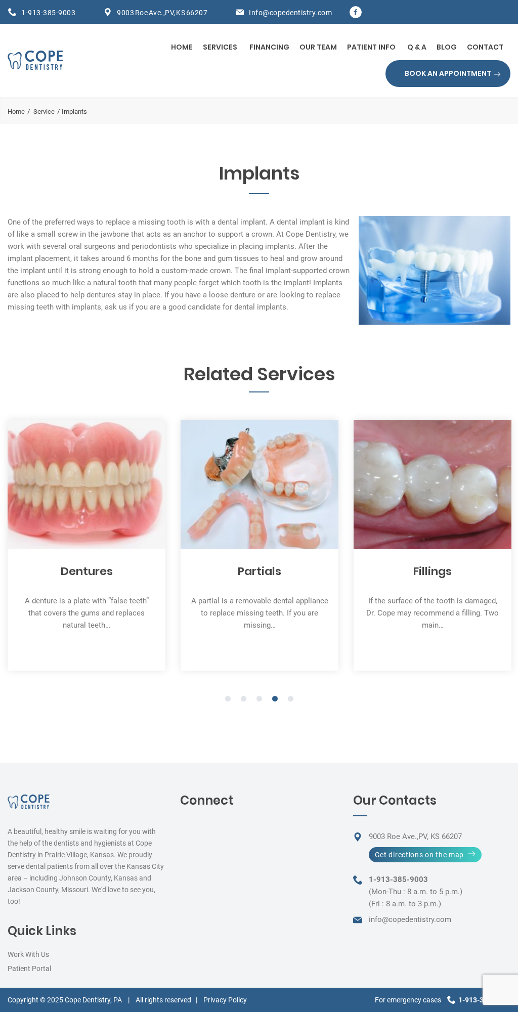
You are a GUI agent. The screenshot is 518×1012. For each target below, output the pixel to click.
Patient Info (371, 47)
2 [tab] (243, 699)
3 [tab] (259, 699)
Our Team (318, 47)
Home (182, 47)
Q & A (416, 47)
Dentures (87, 571)
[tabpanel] (86, 545)
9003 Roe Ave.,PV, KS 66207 (162, 13)
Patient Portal (29, 968)
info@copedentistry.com (410, 919)
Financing (269, 47)
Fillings (432, 571)
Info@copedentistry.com (290, 13)
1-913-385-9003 (48, 13)
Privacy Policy (225, 1000)
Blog (447, 47)
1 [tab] (228, 699)
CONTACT (485, 47)
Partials (259, 571)
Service (44, 111)
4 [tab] (275, 699)
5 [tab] (290, 699)
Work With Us (28, 954)
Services (220, 47)
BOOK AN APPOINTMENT (448, 73)
